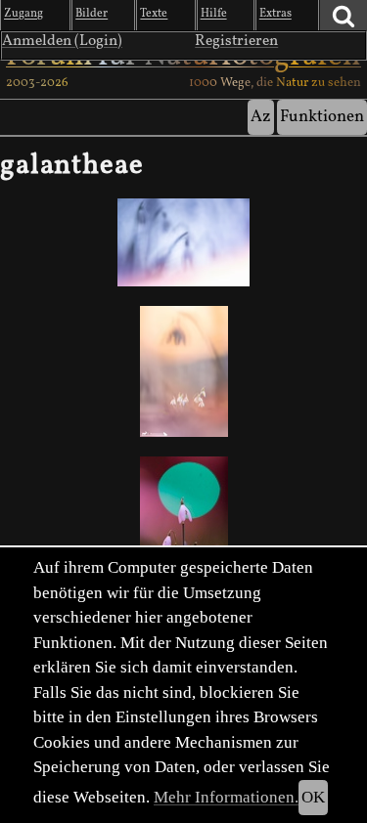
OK (313, 797)
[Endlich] (183, 242)
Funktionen (322, 117)
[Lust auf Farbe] (183, 521)
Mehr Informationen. (226, 797)
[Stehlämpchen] (183, 371)
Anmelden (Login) (62, 41)
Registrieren (236, 41)
